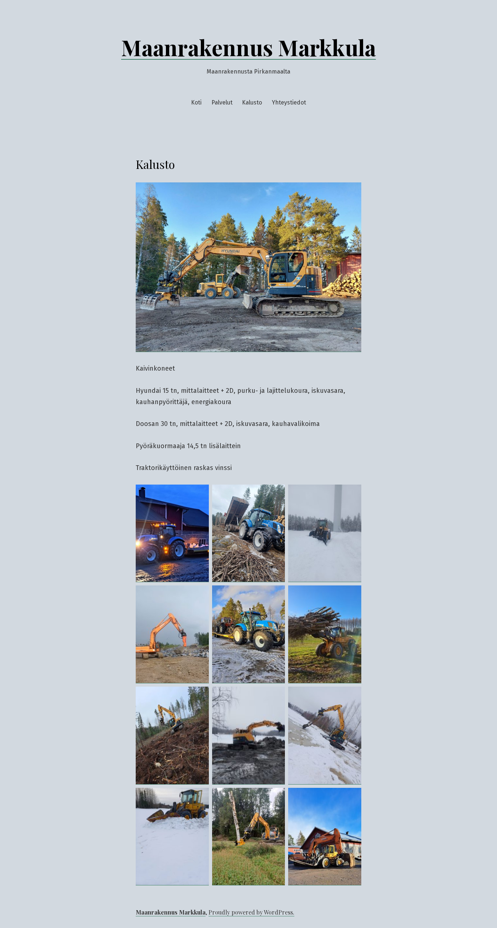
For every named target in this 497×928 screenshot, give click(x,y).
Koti (196, 102)
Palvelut (221, 102)
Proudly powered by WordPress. (251, 912)
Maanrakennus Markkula (248, 47)
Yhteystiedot (289, 102)
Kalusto (252, 102)
